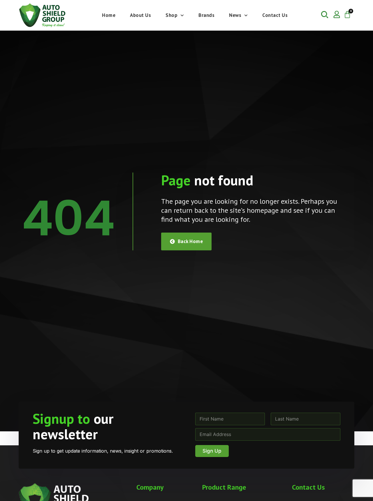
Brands (206, 15)
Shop (171, 15)
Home (108, 15)
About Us (140, 15)
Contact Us (275, 15)
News (235, 15)
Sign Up (212, 451)
